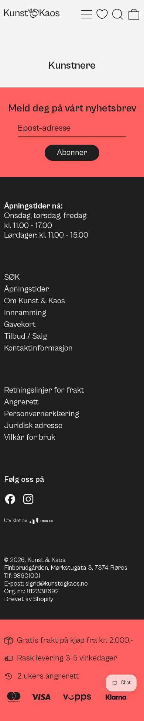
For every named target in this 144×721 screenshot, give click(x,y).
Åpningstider (26, 289)
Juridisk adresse (33, 425)
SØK (12, 277)
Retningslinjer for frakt (44, 390)
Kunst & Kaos (46, 560)
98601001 (26, 576)
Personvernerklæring (41, 413)
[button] (118, 14)
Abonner (72, 152)
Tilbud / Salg (25, 336)
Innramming (25, 312)
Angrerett (21, 402)
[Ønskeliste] (102, 14)
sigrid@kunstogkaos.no (56, 583)
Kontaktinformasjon (38, 348)
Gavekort (20, 324)
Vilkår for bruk (29, 437)
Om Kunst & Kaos (34, 301)
